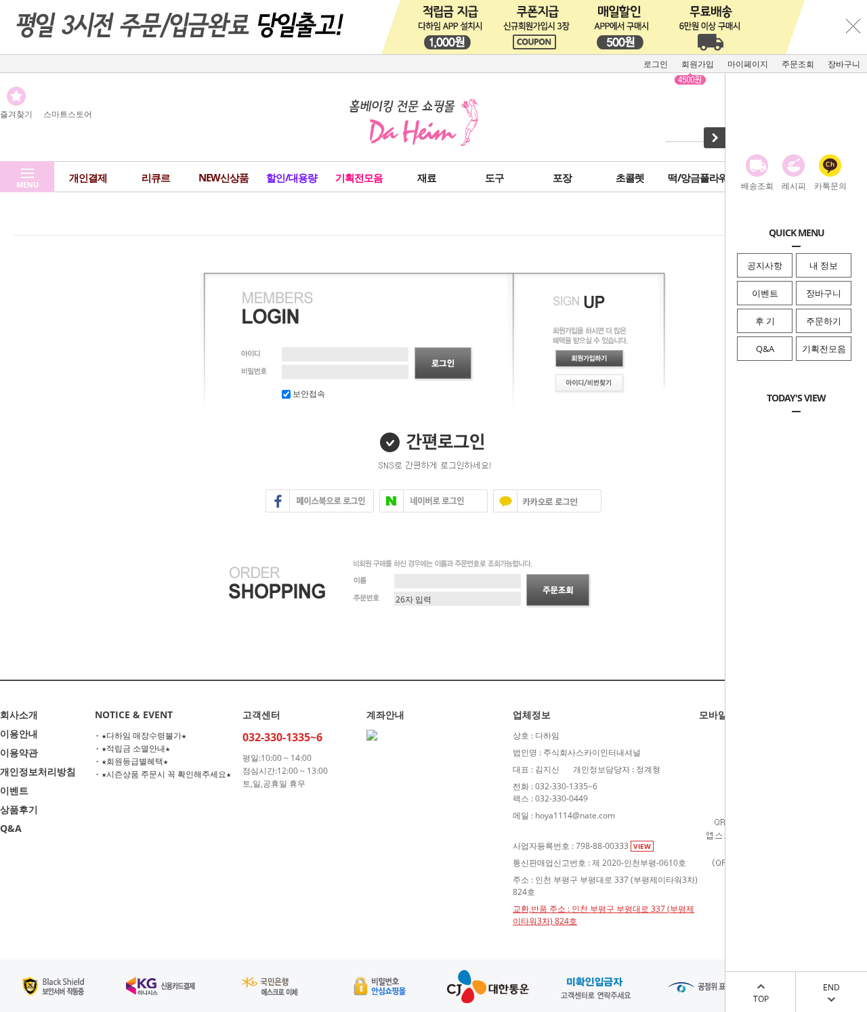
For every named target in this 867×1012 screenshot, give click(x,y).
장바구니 (823, 293)
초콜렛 (630, 177)
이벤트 (765, 293)
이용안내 (19, 733)
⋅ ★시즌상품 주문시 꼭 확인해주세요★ (163, 774)
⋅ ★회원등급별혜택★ (131, 761)
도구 (494, 177)
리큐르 (156, 177)
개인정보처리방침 (38, 771)
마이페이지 (747, 64)
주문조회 (798, 64)
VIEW (642, 846)
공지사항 (764, 265)
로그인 (655, 64)
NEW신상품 (223, 177)
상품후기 (19, 809)
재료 (426, 177)
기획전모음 (824, 349)
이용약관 (19, 752)
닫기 (853, 26)
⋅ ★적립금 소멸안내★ (132, 748)
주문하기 (823, 321)
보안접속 (308, 393)
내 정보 (823, 265)
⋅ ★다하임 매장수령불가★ (140, 735)
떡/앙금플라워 (698, 177)
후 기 (765, 321)
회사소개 (19, 714)
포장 (562, 177)
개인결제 (88, 177)
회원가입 (697, 64)
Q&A (765, 349)
